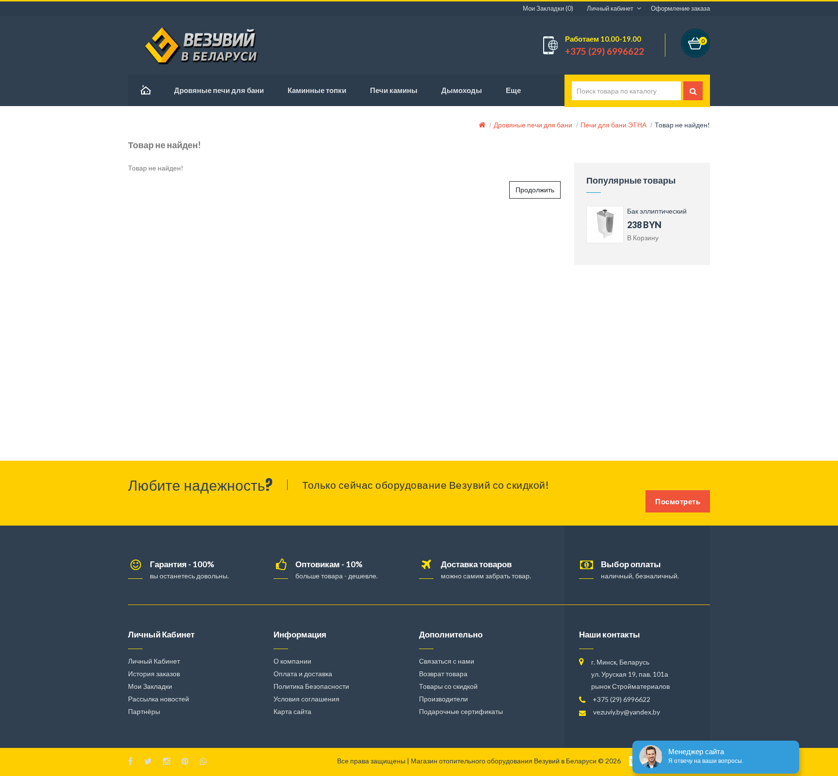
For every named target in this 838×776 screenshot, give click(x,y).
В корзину (643, 237)
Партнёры (144, 711)
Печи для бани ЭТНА (613, 125)
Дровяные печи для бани (533, 125)
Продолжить (535, 190)
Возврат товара (443, 673)
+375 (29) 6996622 (621, 699)
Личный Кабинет (154, 661)
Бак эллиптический (657, 211)
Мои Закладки (150, 686)
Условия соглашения (306, 699)
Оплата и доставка (303, 673)
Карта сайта (292, 711)
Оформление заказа (680, 8)
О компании (292, 661)
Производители (443, 699)
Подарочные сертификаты (461, 711)
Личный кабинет (610, 8)
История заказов (154, 673)
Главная (145, 90)
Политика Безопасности (311, 686)
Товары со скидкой (448, 686)
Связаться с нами (446, 661)
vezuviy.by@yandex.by (626, 712)
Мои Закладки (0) (548, 8)
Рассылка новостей (158, 699)
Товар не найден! (682, 125)
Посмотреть (677, 501)
